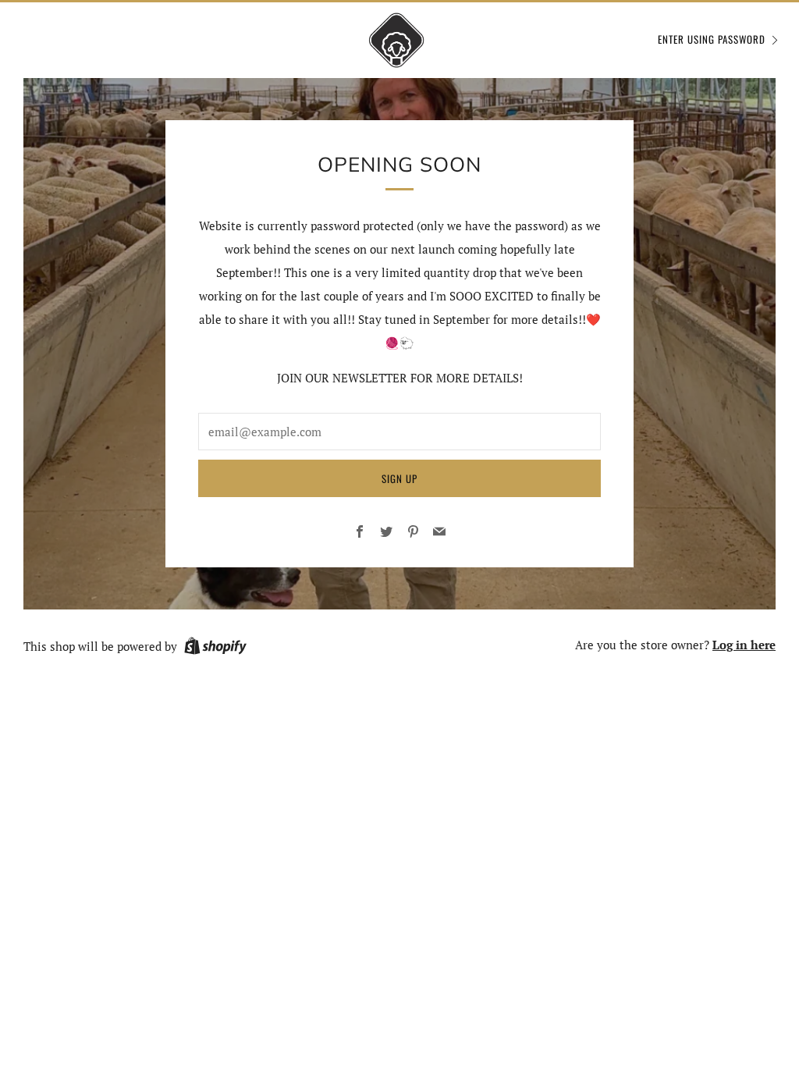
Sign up (399, 478)
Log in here (744, 644)
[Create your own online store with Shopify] (215, 648)
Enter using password (711, 39)
